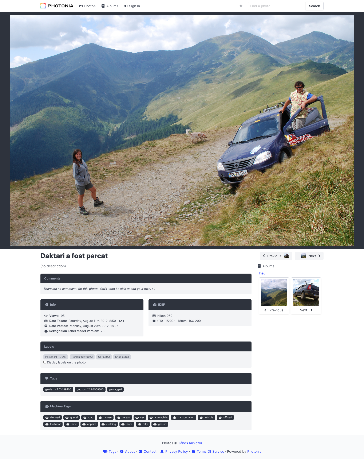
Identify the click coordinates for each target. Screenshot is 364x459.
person (126, 417)
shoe (74, 424)
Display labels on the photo (66, 362)
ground (162, 424)
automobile (160, 417)
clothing (111, 424)
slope (129, 424)
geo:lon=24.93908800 (90, 389)
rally (145, 424)
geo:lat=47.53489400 (58, 389)
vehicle (209, 417)
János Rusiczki (190, 443)
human (108, 417)
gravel (74, 417)
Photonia (254, 451)
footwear (55, 424)
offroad (227, 417)
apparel (91, 424)
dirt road (55, 417)
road (90, 417)
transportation (186, 417)
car (142, 417)
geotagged (115, 389)
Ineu (262, 273)
